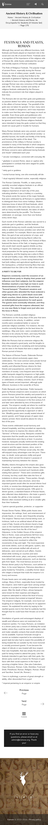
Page (24, 692)
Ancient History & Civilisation (28, 17)
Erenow (10, 819)
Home (10, 17)
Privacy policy (35, 819)
